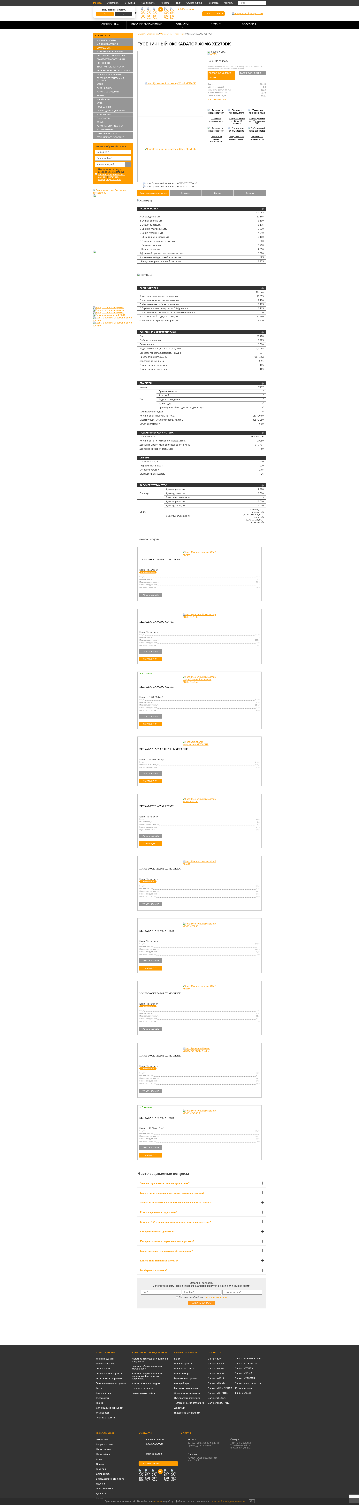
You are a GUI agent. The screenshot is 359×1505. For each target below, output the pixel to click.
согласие (158, 1501)
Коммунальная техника (110, 126)
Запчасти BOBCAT (218, 1368)
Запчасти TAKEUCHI (246, 1363)
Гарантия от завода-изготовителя (216, 139)
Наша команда (103, 1449)
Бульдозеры (103, 118)
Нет (123, 14)
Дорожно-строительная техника (110, 79)
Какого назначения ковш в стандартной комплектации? (172, 1192)
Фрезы (100, 95)
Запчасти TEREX (244, 1368)
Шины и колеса (243, 1393)
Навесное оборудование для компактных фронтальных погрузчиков (147, 1376)
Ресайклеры (103, 99)
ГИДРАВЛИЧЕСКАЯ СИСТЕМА (157, 433)
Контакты (228, 3)
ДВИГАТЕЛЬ (146, 383)
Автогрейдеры (104, 88)
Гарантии (101, 1469)
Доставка (213, 3)
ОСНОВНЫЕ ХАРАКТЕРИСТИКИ (158, 332)
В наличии (130, 3)
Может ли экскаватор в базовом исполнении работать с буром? (176, 1202)
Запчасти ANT (215, 1359)
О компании (113, 3)
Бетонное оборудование (110, 137)
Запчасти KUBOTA (218, 1393)
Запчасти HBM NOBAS (220, 1388)
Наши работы (148, 3)
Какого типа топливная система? (159, 1260)
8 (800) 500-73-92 (154, 1444)
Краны (100, 103)
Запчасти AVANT (217, 1363)
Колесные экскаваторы (110, 52)
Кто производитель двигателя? (157, 1231)
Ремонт (216, 24)
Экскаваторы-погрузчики (111, 59)
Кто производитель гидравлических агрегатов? (167, 1241)
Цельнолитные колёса (143, 1393)
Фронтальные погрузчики (111, 67)
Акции (178, 3)
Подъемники (104, 107)
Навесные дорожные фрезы (146, 1383)
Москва (97, 3)
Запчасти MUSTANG (219, 1403)
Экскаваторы (104, 48)
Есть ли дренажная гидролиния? (158, 1212)
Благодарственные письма (110, 1479)
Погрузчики (103, 63)
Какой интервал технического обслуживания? (166, 1251)
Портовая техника (107, 133)
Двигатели (179, 1408)
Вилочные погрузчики (109, 74)
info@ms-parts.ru (154, 1454)
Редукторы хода (243, 1388)
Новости (165, 3)
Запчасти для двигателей (248, 1383)
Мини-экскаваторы (107, 44)
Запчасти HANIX (216, 1383)
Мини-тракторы (182, 1373)
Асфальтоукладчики (108, 92)
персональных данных (215, 1297)
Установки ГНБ (105, 130)
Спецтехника (110, 24)
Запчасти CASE (216, 1373)
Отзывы (100, 1464)
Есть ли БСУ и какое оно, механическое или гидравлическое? (175, 1221)
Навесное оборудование (146, 24)
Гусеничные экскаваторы (111, 55)
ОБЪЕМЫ (145, 457)
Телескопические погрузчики (113, 70)
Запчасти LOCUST (218, 1398)
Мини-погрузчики (106, 40)
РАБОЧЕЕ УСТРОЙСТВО (153, 485)
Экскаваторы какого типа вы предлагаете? (165, 1183)
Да (105, 14)
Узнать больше (150, 595)
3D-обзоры (249, 24)
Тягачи (100, 122)
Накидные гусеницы (142, 1388)
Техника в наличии (106, 1417)
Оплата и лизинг (194, 3)
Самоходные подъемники (111, 111)
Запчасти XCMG (243, 1373)
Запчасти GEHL (216, 1378)
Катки (100, 84)
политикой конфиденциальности (109, 178)
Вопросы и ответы (105, 1444)
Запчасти (182, 24)
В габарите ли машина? (153, 1270)
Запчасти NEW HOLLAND (248, 1358)
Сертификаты (103, 1474)
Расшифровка (149, 208)
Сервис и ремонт (186, 1352)
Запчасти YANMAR (245, 1378)
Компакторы (104, 114)
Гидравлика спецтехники (187, 1413)
